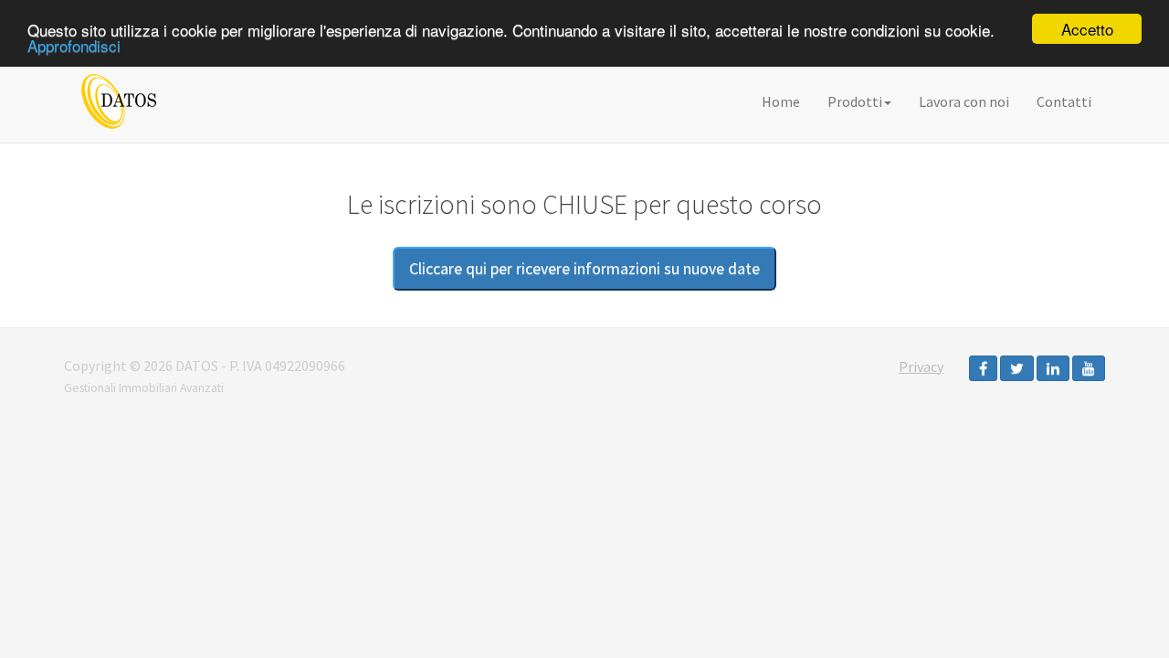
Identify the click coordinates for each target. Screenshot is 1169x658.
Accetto (1087, 28)
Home (781, 101)
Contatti (1064, 101)
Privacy (921, 366)
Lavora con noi (964, 101)
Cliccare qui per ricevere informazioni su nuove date (584, 268)
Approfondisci (74, 45)
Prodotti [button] (854, 101)
